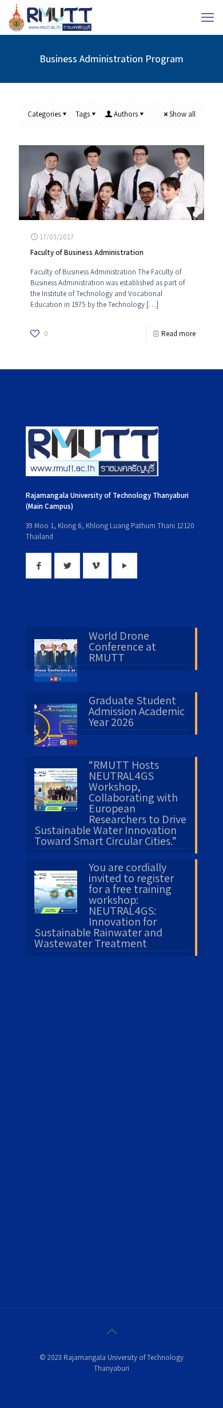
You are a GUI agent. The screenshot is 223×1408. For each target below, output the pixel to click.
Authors (126, 114)
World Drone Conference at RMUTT (122, 648)
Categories (44, 114)
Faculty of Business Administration (87, 252)
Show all (182, 114)
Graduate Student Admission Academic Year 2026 (137, 712)
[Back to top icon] (111, 1331)
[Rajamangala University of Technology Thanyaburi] (51, 17)
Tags (82, 114)
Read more (178, 333)
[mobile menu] (207, 17)
